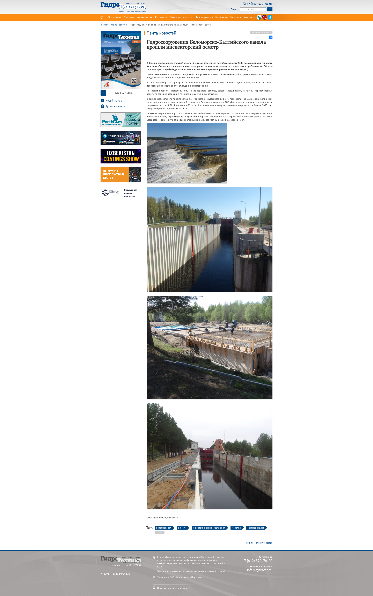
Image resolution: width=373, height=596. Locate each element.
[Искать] (269, 9)
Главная (104, 24)
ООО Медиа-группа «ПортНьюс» (186, 577)
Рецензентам (145, 17)
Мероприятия (204, 17)
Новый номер (113, 100)
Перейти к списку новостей (258, 542)
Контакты (249, 17)
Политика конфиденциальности (173, 588)
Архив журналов (115, 106)
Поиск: (235, 9)
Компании (221, 17)
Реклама (235, 17)
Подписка (161, 17)
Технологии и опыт (181, 17)
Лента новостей (119, 24)
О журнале (114, 17)
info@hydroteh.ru (259, 569)
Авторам (129, 17)
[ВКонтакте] (270, 37)
